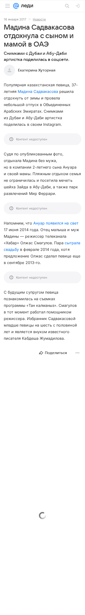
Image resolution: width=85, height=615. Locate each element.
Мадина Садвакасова (38, 91)
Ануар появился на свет (56, 223)
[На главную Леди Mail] (26, 6)
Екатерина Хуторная (36, 70)
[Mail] (16, 6)
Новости (39, 19)
